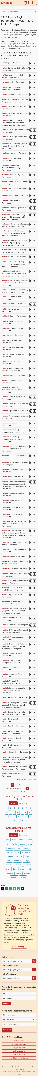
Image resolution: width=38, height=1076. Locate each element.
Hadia (4, 608)
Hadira (4, 674)
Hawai (18, 873)
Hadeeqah (6, 561)
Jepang (22, 844)
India (17, 852)
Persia (14, 844)
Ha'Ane (5, 68)
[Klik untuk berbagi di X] (2, 888)
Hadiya (5, 697)
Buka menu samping (10, 11)
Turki (30, 840)
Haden (4, 580)
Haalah (5, 130)
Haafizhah (6, 99)
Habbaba (5, 208)
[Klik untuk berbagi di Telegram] (14, 888)
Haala (4, 120)
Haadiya (5, 87)
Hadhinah (6, 601)
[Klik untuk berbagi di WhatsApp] (10, 888)
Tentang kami (31, 1067)
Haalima (5, 144)
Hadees (5, 574)
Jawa (19, 848)
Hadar (4, 380)
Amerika (14, 877)
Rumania (27, 865)
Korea (30, 844)
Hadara (5, 387)
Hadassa (5, 500)
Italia (30, 869)
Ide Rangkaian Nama (19, 1044)
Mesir (7, 844)
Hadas (4, 476)
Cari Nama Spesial (19, 1051)
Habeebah (6, 214)
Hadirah (5, 681)
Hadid (4, 660)
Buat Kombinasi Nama (19, 1054)
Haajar (4, 106)
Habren (5, 321)
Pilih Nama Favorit (19, 1041)
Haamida (5, 165)
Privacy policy (19, 1069)
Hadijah (5, 667)
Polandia (18, 865)
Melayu (9, 852)
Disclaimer (6, 1067)
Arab (7, 840)
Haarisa (5, 201)
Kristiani (22, 840)
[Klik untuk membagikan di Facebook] (6, 888)
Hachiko (5, 347)
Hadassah (6, 507)
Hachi (4, 335)
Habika (5, 316)
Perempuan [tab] (23, 803)
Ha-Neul (5, 82)
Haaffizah (6, 94)
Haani (4, 188)
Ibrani (27, 856)
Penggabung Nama (19, 1047)
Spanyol (26, 861)
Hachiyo (5, 354)
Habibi (4, 309)
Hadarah (5, 430)
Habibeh (5, 304)
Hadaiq (5, 375)
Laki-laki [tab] (13, 803)
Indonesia (11, 848)
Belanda (27, 873)
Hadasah (5, 493)
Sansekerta (26, 852)
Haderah (5, 587)
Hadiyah (5, 752)
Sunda (26, 848)
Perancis (17, 861)
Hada (4, 361)
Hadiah (5, 625)
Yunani (7, 869)
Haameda (6, 158)
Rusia (9, 861)
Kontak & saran (18, 1067)
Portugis (9, 865)
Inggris (10, 856)
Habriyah (5, 328)
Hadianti (5, 637)
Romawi (10, 873)
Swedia (23, 877)
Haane (4, 181)
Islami (14, 840)
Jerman (22, 869)
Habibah (5, 262)
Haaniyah (6, 195)
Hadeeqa (5, 542)
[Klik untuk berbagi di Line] (18, 888)
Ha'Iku (4, 75)
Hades (4, 594)
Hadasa (5, 482)
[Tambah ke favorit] (34, 63)
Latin (15, 869)
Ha (3, 63)
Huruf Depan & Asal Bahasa (19, 1058)
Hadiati (5, 644)
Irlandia (19, 856)
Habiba (5, 231)
